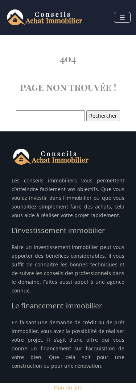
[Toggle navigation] (122, 17)
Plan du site (68, 387)
